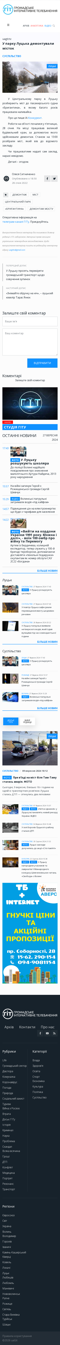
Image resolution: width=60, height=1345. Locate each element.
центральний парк (18, 201)
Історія (6, 1125)
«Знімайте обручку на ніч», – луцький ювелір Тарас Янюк (29, 295)
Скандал (7, 1146)
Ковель (6, 1262)
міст (35, 194)
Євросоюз (8, 1215)
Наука (5, 1135)
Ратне (5, 1298)
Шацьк (6, 1324)
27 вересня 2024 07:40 (42, 604)
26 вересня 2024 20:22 (42, 622)
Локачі (6, 1267)
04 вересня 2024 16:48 (42, 824)
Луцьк (24, 657)
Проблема (8, 1141)
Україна (6, 1226)
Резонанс (8, 1184)
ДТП (4, 1162)
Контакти (27, 1026)
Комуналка (8, 1076)
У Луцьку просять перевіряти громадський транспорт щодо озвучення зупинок (25, 275)
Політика (37, 1092)
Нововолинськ (11, 1294)
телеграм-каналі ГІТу (15, 221)
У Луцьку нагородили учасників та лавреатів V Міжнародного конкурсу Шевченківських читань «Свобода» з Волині (39, 869)
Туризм (6, 1104)
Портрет (7, 1178)
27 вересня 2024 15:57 (39, 675)
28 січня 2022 (20, 182)
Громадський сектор (14, 1066)
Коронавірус (9, 1082)
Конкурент (35, 118)
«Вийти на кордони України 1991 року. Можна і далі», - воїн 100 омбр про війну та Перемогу (33, 536)
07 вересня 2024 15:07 (42, 805)
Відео (47, 25)
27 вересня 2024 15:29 (38, 693)
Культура (25, 858)
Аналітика (37, 25)
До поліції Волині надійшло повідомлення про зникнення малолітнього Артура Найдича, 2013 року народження (33, 472)
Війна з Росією (11, 1108)
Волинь (25, 693)
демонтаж (19, 194)
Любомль (8, 1283)
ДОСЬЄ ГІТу (10, 721)
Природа (7, 1093)
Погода (6, 1087)
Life (4, 1060)
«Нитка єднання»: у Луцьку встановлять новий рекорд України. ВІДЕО (39, 812)
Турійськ (7, 1319)
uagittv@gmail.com (17, 250)
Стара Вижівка (11, 1314)
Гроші (5, 1156)
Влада (36, 1060)
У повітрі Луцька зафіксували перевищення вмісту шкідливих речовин (38, 611)
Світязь (6, 1309)
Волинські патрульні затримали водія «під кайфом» (29, 500)
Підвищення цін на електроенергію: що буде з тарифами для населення (33, 510)
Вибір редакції (27, 721)
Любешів (7, 1277)
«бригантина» (14, 208)
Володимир (9, 1236)
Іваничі (6, 1247)
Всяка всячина (11, 1151)
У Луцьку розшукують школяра (29, 461)
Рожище (25, 675)
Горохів (7, 1241)
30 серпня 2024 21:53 (42, 841)
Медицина (8, 1173)
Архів (26, 25)
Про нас (47, 1026)
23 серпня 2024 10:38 (38, 858)
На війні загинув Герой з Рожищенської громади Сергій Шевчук (29, 489)
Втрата (6, 1114)
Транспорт (8, 1189)
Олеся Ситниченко (23, 174)
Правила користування (17, 1336)
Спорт (36, 1076)
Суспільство (27, 586)
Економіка (38, 1081)
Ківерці (6, 1257)
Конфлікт (7, 1167)
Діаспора (7, 1071)
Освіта (36, 1071)
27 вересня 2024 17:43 (42, 586)
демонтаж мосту (41, 208)
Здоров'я (37, 1066)
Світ (4, 1220)
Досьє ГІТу (8, 1119)
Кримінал (7, 1130)
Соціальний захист (13, 1098)
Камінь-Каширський (14, 1252)
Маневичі (8, 1288)
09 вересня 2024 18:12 (35, 770)
